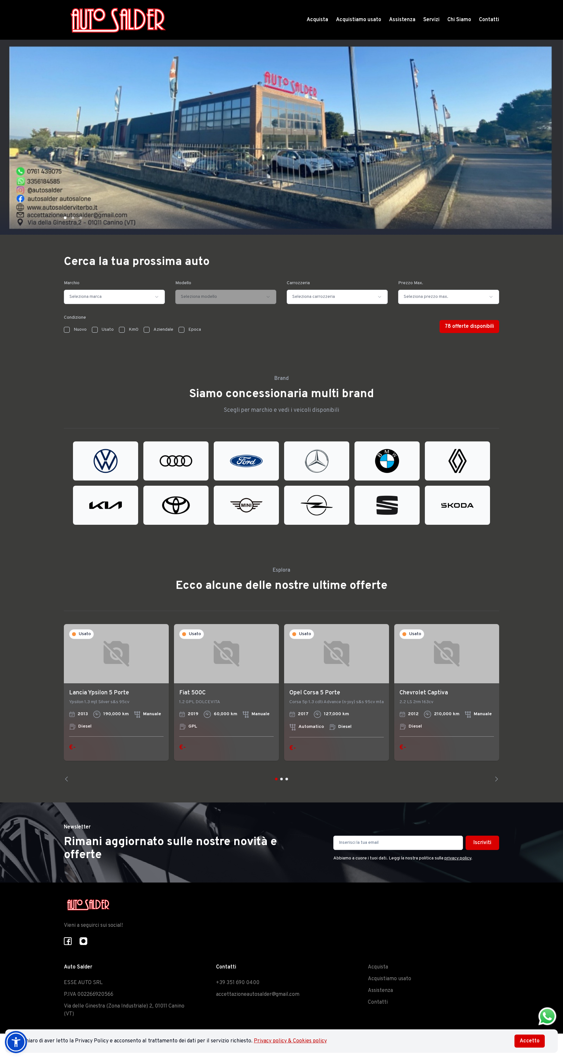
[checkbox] (67, 330)
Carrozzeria (298, 283)
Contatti (489, 20)
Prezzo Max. (410, 283)
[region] (281, 702)
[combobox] (114, 297)
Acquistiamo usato (358, 20)
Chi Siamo (459, 20)
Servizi (431, 20)
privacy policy (457, 858)
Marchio (71, 283)
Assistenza (402, 20)
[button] (16, 1042)
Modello (183, 283)
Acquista (317, 20)
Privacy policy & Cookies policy (290, 1041)
